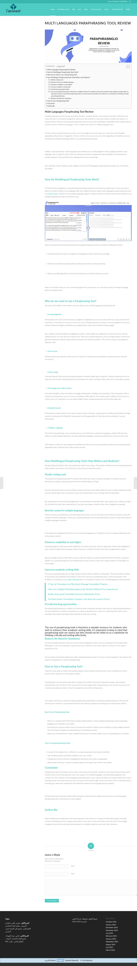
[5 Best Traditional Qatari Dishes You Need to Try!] (1, 483)
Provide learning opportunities (60, 89)
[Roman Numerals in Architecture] (135, 483)
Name (73, 866)
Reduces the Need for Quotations (61, 98)
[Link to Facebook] (130, 1)
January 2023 (111, 939)
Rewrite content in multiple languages (62, 82)
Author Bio (51, 106)
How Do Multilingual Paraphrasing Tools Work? (63, 72)
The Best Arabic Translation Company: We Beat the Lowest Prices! (79, 599)
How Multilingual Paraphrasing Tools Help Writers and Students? (68, 77)
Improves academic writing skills (61, 87)
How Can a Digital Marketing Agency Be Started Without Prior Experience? (83, 589)
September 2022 (112, 942)
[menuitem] (52, 9)
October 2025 (111, 922)
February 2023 (111, 936)
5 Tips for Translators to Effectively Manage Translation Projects (77, 584)
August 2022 (110, 944)
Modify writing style (57, 80)
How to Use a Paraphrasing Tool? (58, 101)
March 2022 (110, 950)
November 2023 (112, 930)
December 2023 (112, 927)
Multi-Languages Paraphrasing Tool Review (61, 69)
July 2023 (109, 933)
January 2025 (111, 925)
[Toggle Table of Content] (127, 66)
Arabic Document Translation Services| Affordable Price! (74, 594)
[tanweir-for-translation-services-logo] (13, 9)
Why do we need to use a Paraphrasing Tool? (62, 75)
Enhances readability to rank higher (61, 84)
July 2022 (109, 947)
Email (73, 873)
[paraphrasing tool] (88, 46)
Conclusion (51, 103)
